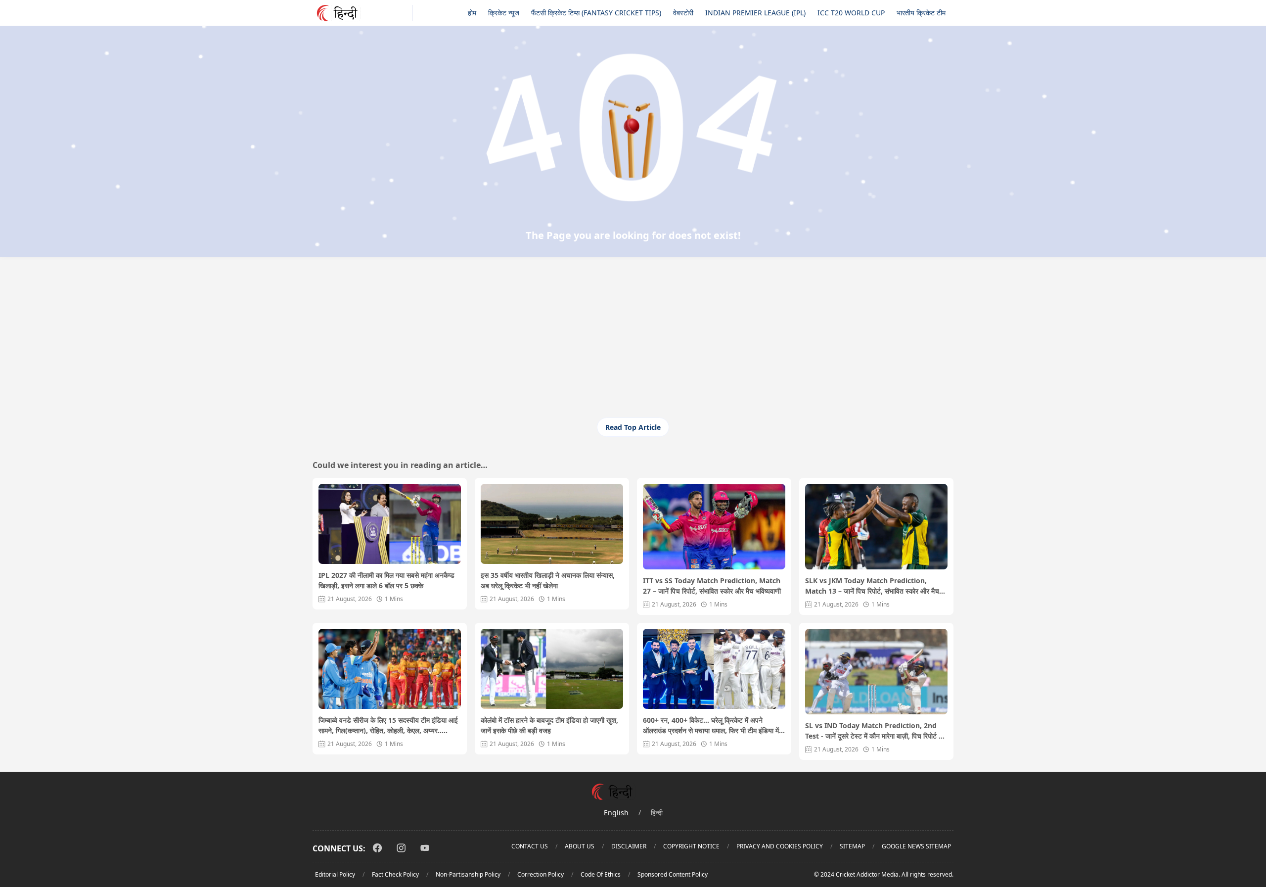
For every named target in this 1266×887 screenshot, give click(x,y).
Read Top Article (633, 427)
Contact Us (529, 846)
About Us (579, 846)
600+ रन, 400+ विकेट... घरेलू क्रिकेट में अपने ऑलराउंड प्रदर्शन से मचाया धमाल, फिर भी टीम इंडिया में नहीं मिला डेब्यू (711, 725)
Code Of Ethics (601, 874)
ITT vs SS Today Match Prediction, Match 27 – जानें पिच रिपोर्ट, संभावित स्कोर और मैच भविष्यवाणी (712, 586)
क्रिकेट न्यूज (503, 12)
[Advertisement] (633, 343)
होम (472, 12)
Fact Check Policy (395, 874)
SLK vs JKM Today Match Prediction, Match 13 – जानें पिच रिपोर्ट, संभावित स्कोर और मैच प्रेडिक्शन (872, 586)
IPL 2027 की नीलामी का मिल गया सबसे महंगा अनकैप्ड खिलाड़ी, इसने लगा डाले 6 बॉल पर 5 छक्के (386, 580)
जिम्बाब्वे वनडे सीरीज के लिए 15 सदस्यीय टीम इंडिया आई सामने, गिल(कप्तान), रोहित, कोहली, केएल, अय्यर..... (388, 725)
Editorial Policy (335, 874)
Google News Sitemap (916, 846)
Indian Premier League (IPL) (755, 12)
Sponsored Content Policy (672, 874)
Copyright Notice (691, 846)
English (616, 812)
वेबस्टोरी (683, 12)
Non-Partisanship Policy (468, 874)
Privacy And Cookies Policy (779, 846)
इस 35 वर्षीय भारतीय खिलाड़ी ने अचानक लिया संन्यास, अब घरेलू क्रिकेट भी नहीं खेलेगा (548, 580)
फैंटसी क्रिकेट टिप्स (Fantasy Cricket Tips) (596, 12)
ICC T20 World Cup (851, 12)
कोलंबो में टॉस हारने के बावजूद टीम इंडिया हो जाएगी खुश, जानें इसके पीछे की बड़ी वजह (549, 725)
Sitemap (852, 846)
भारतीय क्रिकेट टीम (921, 12)
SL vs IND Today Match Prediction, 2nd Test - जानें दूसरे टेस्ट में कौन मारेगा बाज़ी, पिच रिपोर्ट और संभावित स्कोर (876, 731)
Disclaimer (628, 846)
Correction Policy (540, 874)
